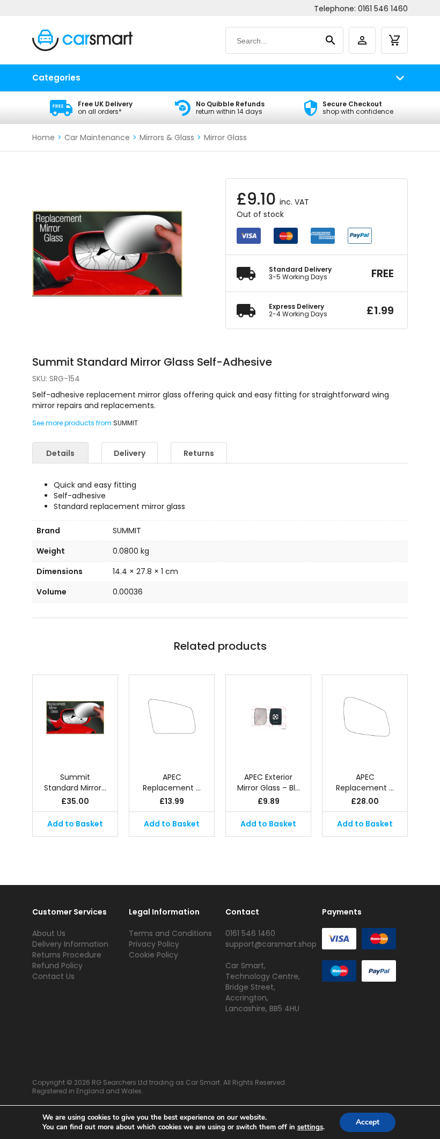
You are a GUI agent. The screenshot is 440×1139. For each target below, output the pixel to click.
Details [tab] (60, 453)
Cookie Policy (153, 954)
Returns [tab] (199, 453)
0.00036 (128, 591)
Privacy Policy (154, 944)
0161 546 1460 (383, 8)
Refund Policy (57, 965)
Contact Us (53, 976)
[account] (362, 40)
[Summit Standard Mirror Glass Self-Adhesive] (75, 718)
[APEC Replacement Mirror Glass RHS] (171, 718)
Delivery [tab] (129, 453)
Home (43, 137)
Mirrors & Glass (167, 137)
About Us (48, 933)
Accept (367, 1122)
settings (310, 1127)
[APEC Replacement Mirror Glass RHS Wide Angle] (364, 718)
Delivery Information (70, 944)
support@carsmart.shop (271, 944)
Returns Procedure (66, 954)
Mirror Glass (225, 137)
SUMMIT (125, 422)
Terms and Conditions (170, 933)
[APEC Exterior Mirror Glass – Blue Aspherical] (268, 718)
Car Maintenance (97, 137)
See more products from (72, 422)
